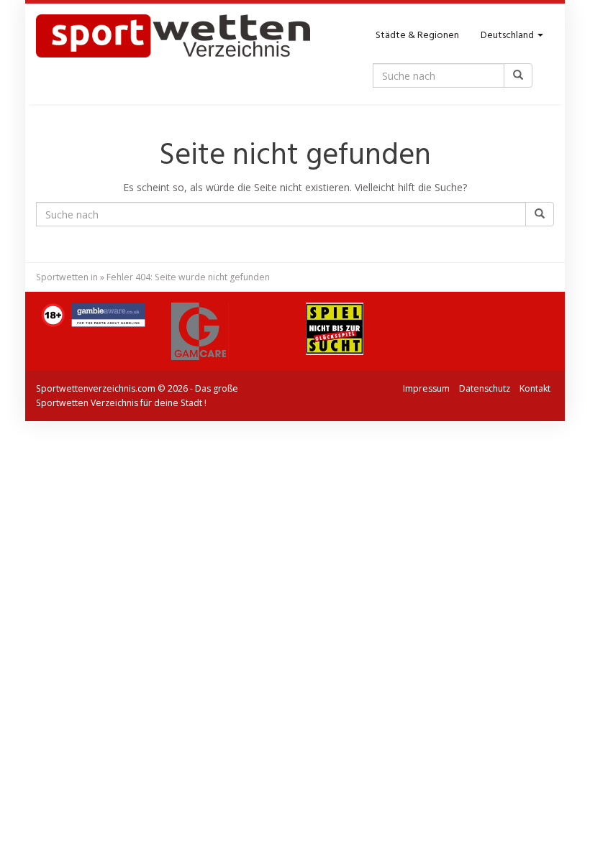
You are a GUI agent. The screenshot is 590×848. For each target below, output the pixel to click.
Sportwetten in (67, 277)
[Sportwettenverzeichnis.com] (173, 35)
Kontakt (534, 388)
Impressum (426, 388)
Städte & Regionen (417, 35)
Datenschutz (484, 388)
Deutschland (508, 35)
